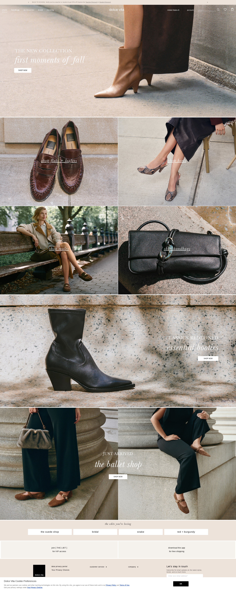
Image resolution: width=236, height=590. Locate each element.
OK (181, 584)
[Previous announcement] (28, 2)
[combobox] (174, 10)
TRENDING (50, 10)
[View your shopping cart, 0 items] (232, 9)
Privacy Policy (111, 585)
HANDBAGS (15, 10)
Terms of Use (124, 585)
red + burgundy (186, 532)
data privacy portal (59, 566)
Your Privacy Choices (60, 570)
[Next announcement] (207, 2)
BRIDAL (40, 10)
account (190, 10)
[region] (118, 583)
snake (140, 532)
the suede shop (50, 532)
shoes (4, 10)
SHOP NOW (22, 70)
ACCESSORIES (29, 10)
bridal (95, 532)
